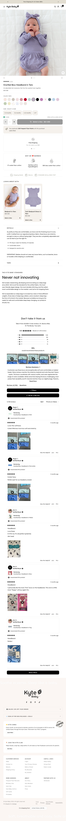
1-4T (35, 113)
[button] (8, 81)
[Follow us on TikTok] (39, 702)
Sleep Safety (47, 761)
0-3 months (8, 113)
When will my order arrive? (55, 117)
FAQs (7, 761)
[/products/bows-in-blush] (5, 99)
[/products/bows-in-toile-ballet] (21, 103)
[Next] (58, 1)
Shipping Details (18, 175)
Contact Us (9, 764)
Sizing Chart (47, 764)
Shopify (7, 804)
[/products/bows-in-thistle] (57, 99)
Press (26, 789)
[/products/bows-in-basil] (5, 103)
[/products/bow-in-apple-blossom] (21, 99)
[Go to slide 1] (31, 148)
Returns (30, 175)
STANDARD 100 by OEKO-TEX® (47, 175)
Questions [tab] (23, 385)
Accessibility (59, 802)
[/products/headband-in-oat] (13, 99)
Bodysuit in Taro (10, 211)
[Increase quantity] (14, 121)
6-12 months (27, 113)
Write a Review (37, 395)
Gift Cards (9, 791)
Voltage (14, 804)
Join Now (9, 748)
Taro (9, 263)
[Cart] (61, 7)
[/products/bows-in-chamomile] (9, 103)
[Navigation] (4, 6)
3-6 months (17, 113)
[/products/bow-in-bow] (45, 99)
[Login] (58, 7)
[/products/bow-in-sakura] (17, 99)
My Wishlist (28, 772)
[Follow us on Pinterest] (35, 702)
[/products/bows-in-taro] (33, 99)
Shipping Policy (10, 770)
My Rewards (28, 770)
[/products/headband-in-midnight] (37, 99)
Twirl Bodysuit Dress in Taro (33, 212)
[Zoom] (63, 72)
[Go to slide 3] (34, 148)
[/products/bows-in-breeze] (53, 99)
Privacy (42, 802)
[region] (33, 359)
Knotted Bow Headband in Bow (22, 574)
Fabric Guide (47, 767)
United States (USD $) (38, 808)
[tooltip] (39, 367)
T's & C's (37, 802)
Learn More (12, 130)
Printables (9, 794)
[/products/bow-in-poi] (41, 99)
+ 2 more (23, 609)
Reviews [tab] (12, 385)
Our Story (27, 780)
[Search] (55, 6)
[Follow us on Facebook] (26, 702)
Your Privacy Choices (31, 764)
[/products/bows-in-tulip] (13, 103)
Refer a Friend (29, 767)
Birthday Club (10, 783)
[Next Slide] (57, 359)
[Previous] (7, 1)
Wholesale (47, 780)
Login (26, 761)
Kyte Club (8, 786)
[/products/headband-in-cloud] (9, 99)
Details (10, 228)
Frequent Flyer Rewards (13, 780)
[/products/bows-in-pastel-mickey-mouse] (25, 103)
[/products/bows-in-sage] (29, 99)
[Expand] (60, 709)
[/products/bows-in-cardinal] (25, 99)
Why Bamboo (29, 783)
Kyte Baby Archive (11, 789)
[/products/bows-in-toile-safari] (17, 103)
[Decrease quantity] (5, 121)
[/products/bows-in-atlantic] (49, 99)
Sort (42, 402)
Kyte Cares (28, 786)
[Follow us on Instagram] (31, 702)
